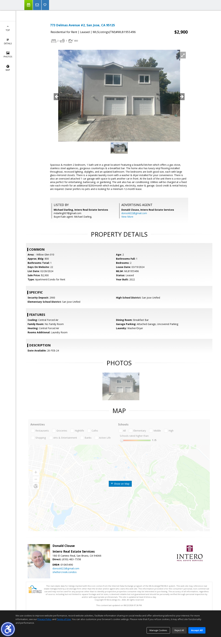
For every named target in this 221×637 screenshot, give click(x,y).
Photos (8, 56)
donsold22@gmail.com (134, 213)
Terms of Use (64, 619)
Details (8, 43)
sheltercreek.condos (64, 572)
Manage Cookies (158, 630)
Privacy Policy (44, 619)
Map (8, 69)
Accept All (197, 630)
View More (127, 216)
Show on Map (121, 483)
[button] (8, 629)
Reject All (179, 630)
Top (8, 30)
